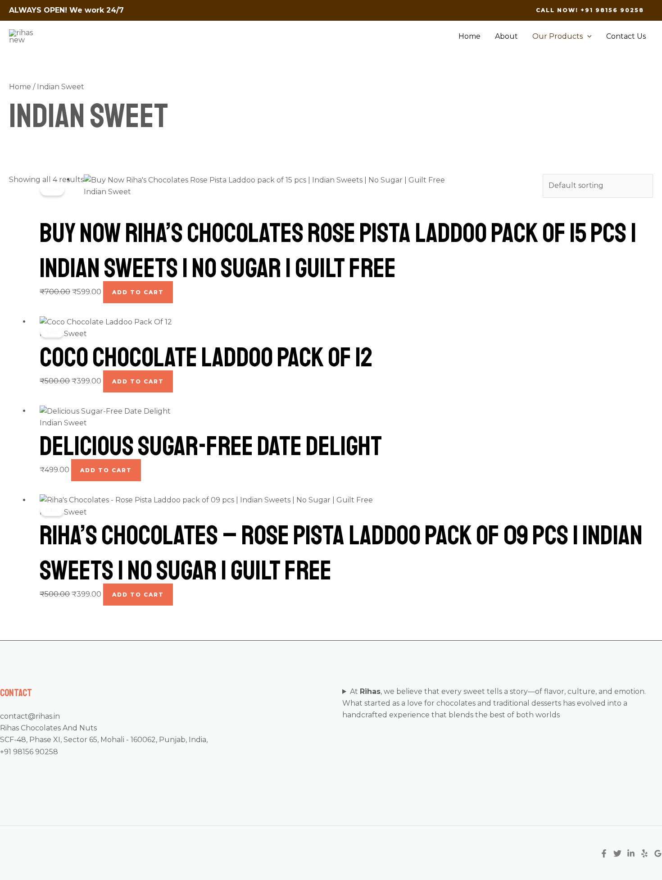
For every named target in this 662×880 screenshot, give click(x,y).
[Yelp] (644, 853)
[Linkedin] (631, 853)
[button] (590, 10)
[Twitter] (617, 853)
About (506, 36)
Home (469, 36)
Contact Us (626, 36)
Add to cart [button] (138, 292)
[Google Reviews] (658, 853)
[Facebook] (604, 853)
